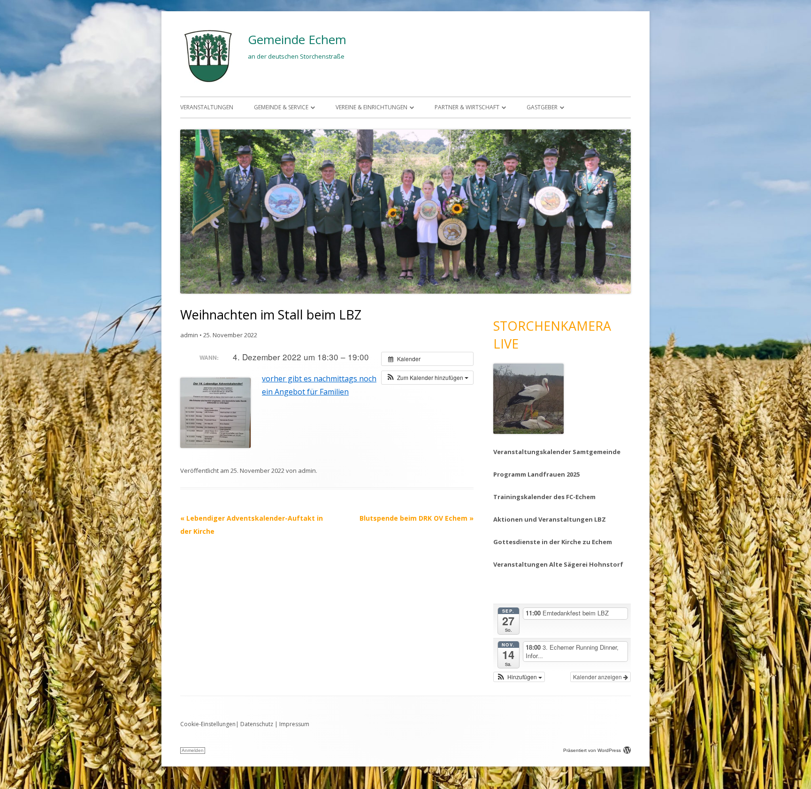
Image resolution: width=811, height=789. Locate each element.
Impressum (294, 724)
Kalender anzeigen (598, 677)
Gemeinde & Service (281, 107)
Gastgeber (542, 107)
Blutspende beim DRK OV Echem (417, 518)
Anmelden (193, 750)
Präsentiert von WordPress (592, 750)
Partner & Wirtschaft (467, 107)
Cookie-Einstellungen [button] (208, 724)
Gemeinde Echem (297, 39)
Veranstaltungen (206, 107)
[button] (427, 377)
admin (189, 335)
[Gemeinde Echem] (208, 81)
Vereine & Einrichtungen (371, 107)
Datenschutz (256, 724)
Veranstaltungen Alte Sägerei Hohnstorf (558, 564)
